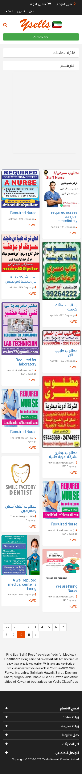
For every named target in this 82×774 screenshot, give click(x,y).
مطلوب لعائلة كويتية (66, 307)
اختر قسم (67, 65)
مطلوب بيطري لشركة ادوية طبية (63, 455)
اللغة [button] (10, 11)
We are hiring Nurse (66, 588)
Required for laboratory (25, 362)
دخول (32, 11)
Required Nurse (23, 213)
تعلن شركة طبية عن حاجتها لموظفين (20, 279)
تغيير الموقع (65, 4)
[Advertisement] (41, 112)
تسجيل (21, 11)
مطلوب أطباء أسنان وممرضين (20, 508)
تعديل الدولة (38, 4)
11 (29, 634)
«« (7, 627)
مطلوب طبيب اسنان (66, 352)
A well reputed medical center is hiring (22, 584)
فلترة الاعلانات (64, 53)
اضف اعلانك (41, 37)
